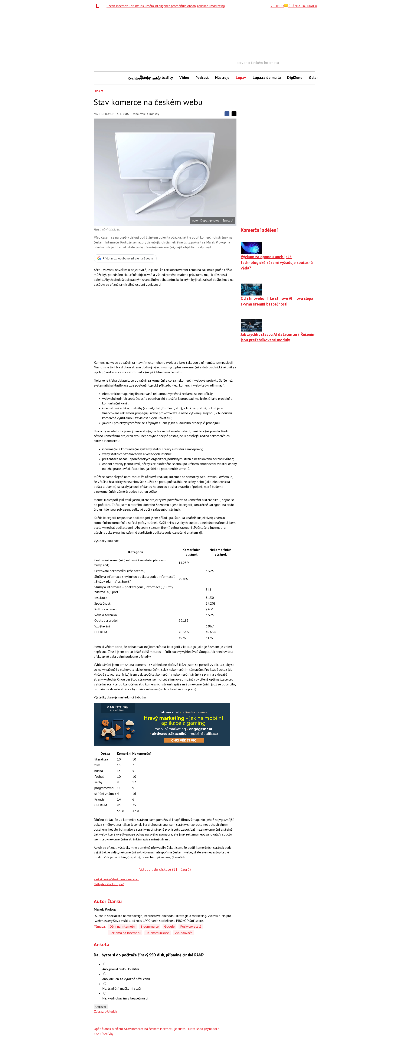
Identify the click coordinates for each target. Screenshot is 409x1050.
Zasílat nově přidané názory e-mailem (116, 879)
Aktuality (165, 77)
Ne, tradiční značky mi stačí (121, 988)
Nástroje (222, 77)
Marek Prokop (104, 114)
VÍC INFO (277, 6)
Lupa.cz (98, 91)
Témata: (100, 926)
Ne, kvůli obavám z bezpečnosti (125, 998)
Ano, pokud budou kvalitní (120, 969)
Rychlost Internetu (132, 78)
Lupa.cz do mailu (267, 77)
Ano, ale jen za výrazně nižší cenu (126, 979)
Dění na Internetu (122, 926)
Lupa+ (241, 77)
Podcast (202, 77)
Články (145, 77)
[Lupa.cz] (99, 6)
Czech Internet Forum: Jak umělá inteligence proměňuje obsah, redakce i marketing (166, 6)
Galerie (315, 77)
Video (184, 77)
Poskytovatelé (190, 926)
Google (169, 926)
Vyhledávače (183, 933)
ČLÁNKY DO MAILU (302, 6)
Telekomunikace (157, 933)
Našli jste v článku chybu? (109, 884)
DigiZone (294, 77)
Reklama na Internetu (125, 933)
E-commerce (150, 926)
